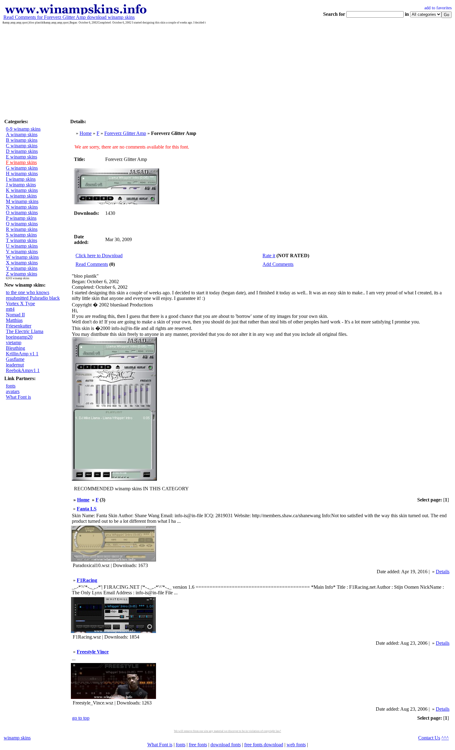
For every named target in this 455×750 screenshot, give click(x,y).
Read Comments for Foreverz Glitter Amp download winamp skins (69, 17)
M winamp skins (22, 201)
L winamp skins (21, 195)
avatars (13, 391)
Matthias (14, 320)
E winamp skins (21, 156)
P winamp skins (21, 218)
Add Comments (277, 264)
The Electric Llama (24, 331)
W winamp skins (22, 257)
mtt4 (10, 309)
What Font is (18, 397)
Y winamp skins (21, 268)
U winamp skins (22, 246)
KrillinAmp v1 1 (22, 353)
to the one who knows (27, 292)
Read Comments (92, 264)
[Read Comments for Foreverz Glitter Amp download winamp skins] (75, 12)
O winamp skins (22, 212)
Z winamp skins (21, 273)
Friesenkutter (18, 325)
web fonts (296, 744)
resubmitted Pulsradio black (33, 298)
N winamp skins (22, 207)
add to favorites (438, 8)
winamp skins (17, 737)
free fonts (198, 744)
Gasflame (15, 359)
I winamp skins (21, 179)
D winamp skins (22, 151)
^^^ (445, 737)
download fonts (225, 744)
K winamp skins (22, 190)
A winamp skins (21, 134)
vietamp (13, 342)
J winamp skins (21, 184)
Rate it (268, 255)
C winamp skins (21, 145)
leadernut (15, 364)
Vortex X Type (20, 303)
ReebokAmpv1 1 (23, 370)
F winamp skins (21, 162)
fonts (10, 385)
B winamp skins (21, 140)
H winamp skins (22, 173)
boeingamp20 (19, 337)
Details (442, 571)
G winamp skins (22, 168)
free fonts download (263, 744)
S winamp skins (21, 234)
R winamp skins (21, 229)
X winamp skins (22, 262)
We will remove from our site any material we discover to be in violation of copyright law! (227, 731)
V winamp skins (22, 251)
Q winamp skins (22, 223)
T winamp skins (21, 240)
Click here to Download (99, 255)
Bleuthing (15, 348)
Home (86, 133)
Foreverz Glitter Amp (125, 133)
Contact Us (429, 737)
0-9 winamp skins (23, 129)
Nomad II (15, 314)
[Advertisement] (227, 70)
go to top (80, 718)
